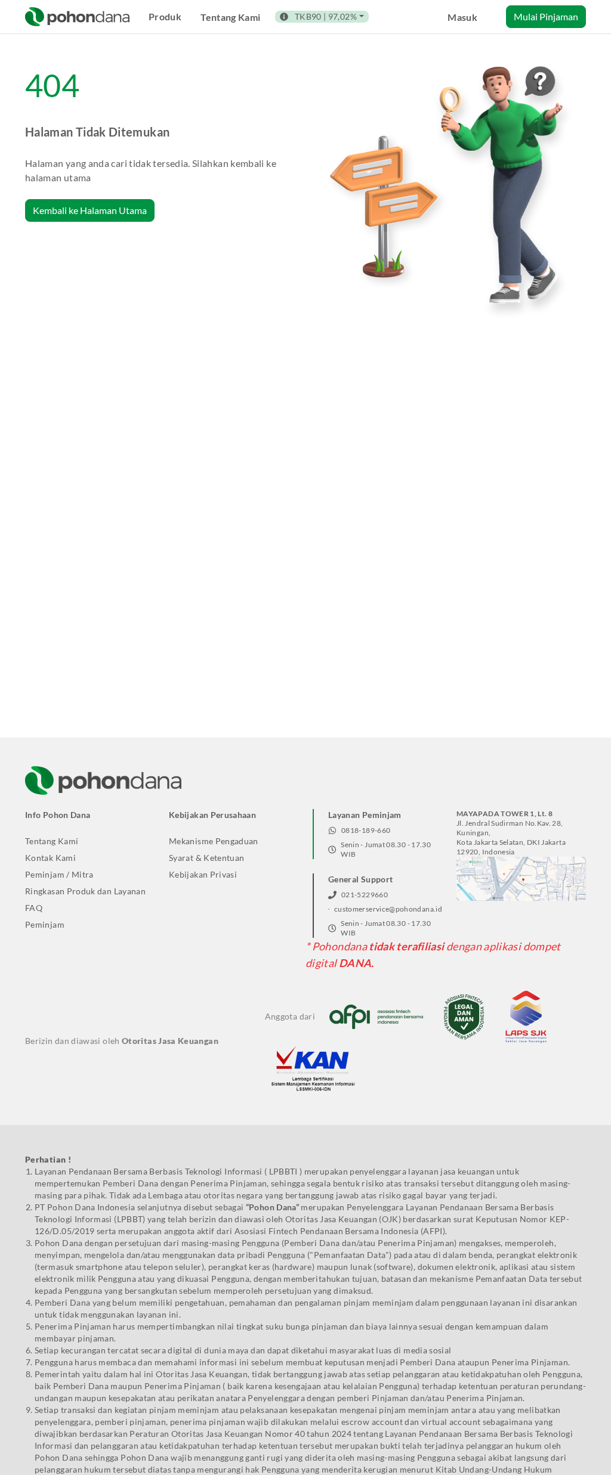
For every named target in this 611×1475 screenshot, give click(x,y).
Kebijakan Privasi (203, 874)
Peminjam (44, 924)
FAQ (33, 908)
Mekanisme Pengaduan (213, 841)
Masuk (462, 17)
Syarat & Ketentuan (206, 858)
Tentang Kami (230, 17)
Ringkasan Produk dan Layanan (85, 891)
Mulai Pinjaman (546, 16)
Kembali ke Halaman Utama (90, 210)
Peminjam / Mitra (59, 874)
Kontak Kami (50, 858)
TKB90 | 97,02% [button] (326, 16)
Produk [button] (165, 16)
